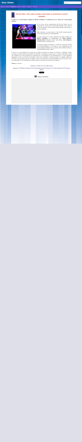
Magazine (13, 6)
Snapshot (29, 6)
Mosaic (18, 6)
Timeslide (35, 6)
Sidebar (23, 6)
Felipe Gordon (49, 66)
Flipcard (8, 6)
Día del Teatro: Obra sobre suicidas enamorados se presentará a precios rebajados (42, 15)
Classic (2, 6)
